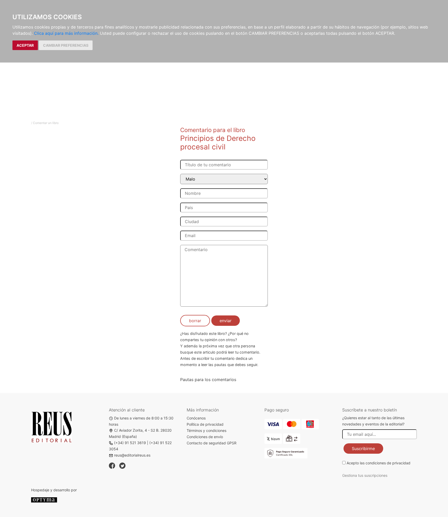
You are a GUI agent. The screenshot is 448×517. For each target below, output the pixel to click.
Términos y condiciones (206, 430)
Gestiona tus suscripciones (364, 475)
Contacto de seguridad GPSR (211, 443)
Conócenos (196, 418)
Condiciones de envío (205, 437)
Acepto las (378, 463)
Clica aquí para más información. (66, 33)
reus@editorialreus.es (132, 455)
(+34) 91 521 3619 (130, 442)
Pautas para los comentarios (208, 379)
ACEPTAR (25, 45)
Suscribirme (363, 448)
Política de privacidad (205, 424)
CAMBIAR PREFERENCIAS (65, 45)
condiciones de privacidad (388, 463)
